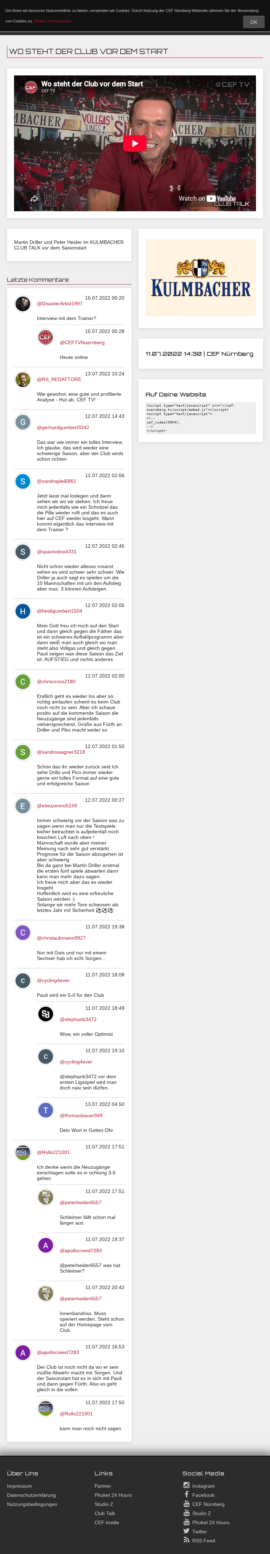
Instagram (203, 1486)
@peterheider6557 (81, 1202)
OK (253, 22)
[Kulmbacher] (201, 315)
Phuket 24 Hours (113, 1495)
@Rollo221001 (53, 1152)
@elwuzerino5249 (57, 805)
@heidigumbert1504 (59, 611)
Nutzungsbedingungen (32, 1504)
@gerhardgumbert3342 (63, 427)
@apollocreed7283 (81, 1250)
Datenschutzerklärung (31, 1495)
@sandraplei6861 (56, 481)
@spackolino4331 (57, 551)
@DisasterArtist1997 (60, 303)
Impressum (19, 1486)
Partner (103, 1486)
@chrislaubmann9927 (61, 938)
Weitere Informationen (52, 21)
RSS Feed (203, 1540)
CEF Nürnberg (208, 1504)
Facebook (202, 1495)
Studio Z (104, 1504)
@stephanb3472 (78, 1019)
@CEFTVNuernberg (82, 342)
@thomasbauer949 (81, 1115)
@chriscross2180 (56, 681)
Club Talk (105, 1513)
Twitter (199, 1531)
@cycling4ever (53, 980)
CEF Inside (107, 1522)
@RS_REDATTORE (59, 379)
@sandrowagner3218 (61, 752)
